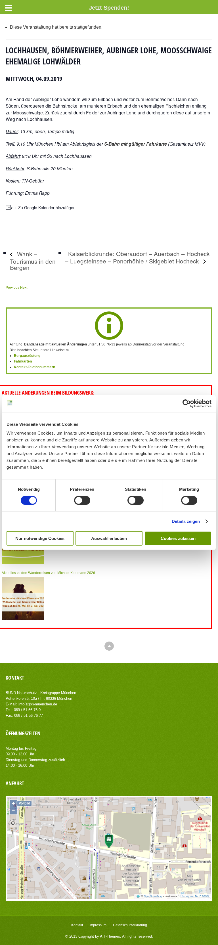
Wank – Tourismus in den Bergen (33, 261)
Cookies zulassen (178, 538)
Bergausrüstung (27, 356)
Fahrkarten (23, 361)
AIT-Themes (110, 936)
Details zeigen (186, 521)
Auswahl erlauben (109, 538)
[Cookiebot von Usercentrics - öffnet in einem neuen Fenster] (186, 403)
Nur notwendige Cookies (39, 538)
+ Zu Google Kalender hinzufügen (45, 207)
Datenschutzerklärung (130, 925)
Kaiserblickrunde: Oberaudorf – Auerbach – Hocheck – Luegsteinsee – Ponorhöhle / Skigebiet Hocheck (137, 257)
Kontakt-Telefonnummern (34, 367)
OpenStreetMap (153, 896)
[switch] (82, 500)
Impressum (97, 925)
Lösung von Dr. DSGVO (195, 896)
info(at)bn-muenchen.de (37, 704)
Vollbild (24, 803)
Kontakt (77, 925)
